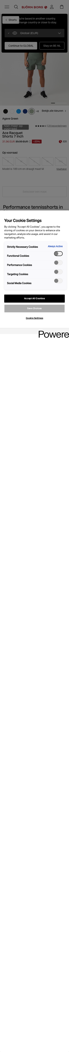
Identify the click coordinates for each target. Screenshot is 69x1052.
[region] (34, 631)
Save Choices (34, 308)
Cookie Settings (34, 318)
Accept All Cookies (34, 298)
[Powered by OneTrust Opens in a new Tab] (52, 331)
